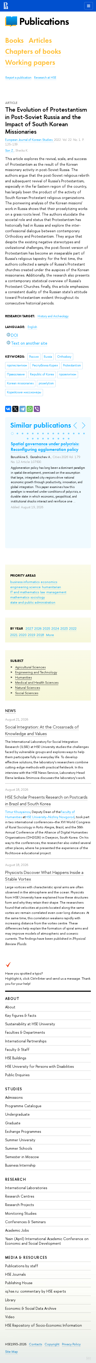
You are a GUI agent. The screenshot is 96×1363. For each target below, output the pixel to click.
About (12, 998)
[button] (12, 433)
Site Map (11, 1351)
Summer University (20, 1139)
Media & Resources (26, 1257)
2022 (73, 628)
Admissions (14, 1097)
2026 (37, 628)
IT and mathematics (24, 592)
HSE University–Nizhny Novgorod (49, 817)
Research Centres (19, 1196)
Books (14, 40)
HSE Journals (15, 1274)
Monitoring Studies (20, 1213)
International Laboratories (26, 1187)
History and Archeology (53, 316)
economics (49, 581)
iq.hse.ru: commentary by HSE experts (35, 1291)
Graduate (12, 1123)
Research (15, 1179)
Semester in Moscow (22, 1156)
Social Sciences (26, 693)
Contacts (35, 1344)
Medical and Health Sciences (36, 682)
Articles (40, 40)
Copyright (52, 1344)
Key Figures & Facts (20, 1015)
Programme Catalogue (23, 1105)
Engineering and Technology (36, 672)
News (10, 710)
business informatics (24, 581)
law (42, 592)
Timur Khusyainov (17, 811)
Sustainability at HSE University (30, 1023)
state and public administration (32, 602)
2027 (29, 628)
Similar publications (40, 425)
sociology (37, 597)
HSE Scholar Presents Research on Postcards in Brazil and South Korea (46, 800)
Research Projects (19, 1204)
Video (10, 1316)
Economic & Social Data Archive (30, 1308)
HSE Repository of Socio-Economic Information (43, 1325)
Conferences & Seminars (25, 1221)
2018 (40, 634)
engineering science (25, 587)
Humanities (23, 677)
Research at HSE (45, 78)
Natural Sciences (27, 687)
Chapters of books (33, 51)
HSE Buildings (15, 1057)
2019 (31, 634)
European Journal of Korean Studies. (29, 140)
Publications (44, 21)
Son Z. (9, 151)
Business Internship (20, 1165)
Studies (13, 1088)
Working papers (30, 62)
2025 (46, 628)
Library (10, 1299)
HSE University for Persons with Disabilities (39, 1066)
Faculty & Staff (17, 1049)
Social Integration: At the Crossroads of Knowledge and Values (42, 730)
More (50, 634)
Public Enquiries (17, 1074)
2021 (14, 634)
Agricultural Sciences (30, 667)
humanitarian (51, 587)
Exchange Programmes (23, 1131)
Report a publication (18, 78)
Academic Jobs (17, 1230)
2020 (23, 634)
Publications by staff (21, 1265)
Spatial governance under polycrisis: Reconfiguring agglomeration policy (45, 446)
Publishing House (19, 1282)
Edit (88, 1358)
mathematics (19, 597)
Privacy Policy (71, 1344)
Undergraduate (17, 1114)
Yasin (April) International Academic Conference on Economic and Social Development (47, 1241)
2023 (64, 628)
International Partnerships (25, 1041)
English (32, 327)
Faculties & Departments (25, 1032)
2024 (55, 628)
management (56, 592)
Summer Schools (18, 1148)
